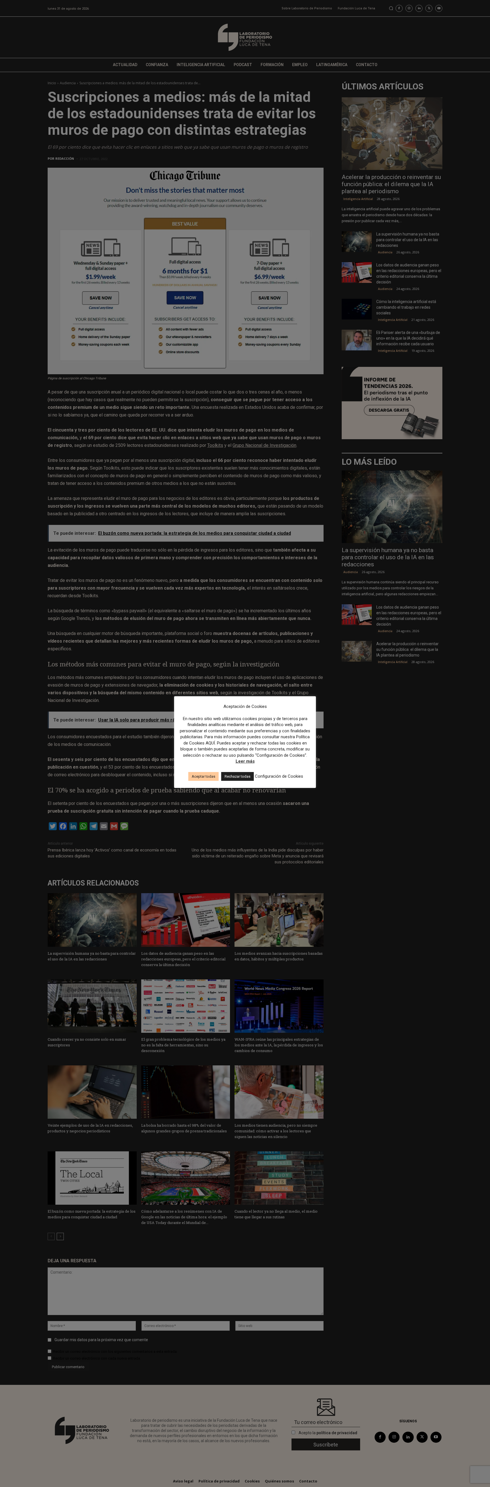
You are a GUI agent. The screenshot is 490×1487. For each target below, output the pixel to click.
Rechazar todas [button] (237, 776)
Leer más (245, 761)
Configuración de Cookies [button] (279, 776)
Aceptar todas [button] (203, 776)
